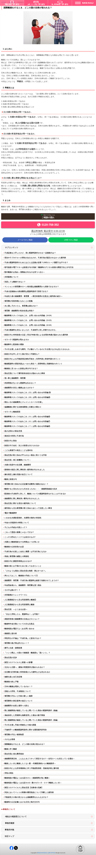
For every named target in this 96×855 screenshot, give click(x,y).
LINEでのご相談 (71, 240)
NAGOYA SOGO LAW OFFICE (46, 852)
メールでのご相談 (25, 240)
